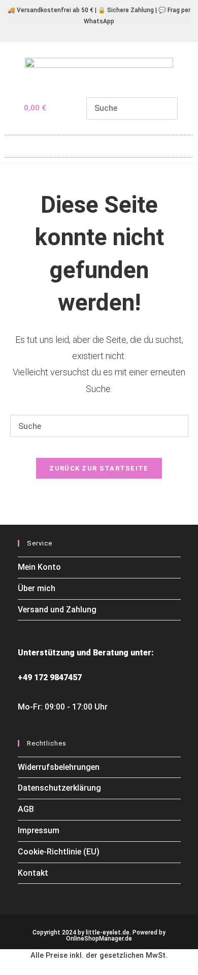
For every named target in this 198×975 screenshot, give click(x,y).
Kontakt (33, 873)
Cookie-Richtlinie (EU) (59, 851)
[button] (99, 143)
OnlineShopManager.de (99, 938)
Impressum (38, 830)
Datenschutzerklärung (59, 788)
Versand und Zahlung (57, 609)
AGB (26, 809)
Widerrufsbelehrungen (59, 767)
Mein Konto (39, 567)
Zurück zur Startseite (98, 468)
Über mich (36, 588)
